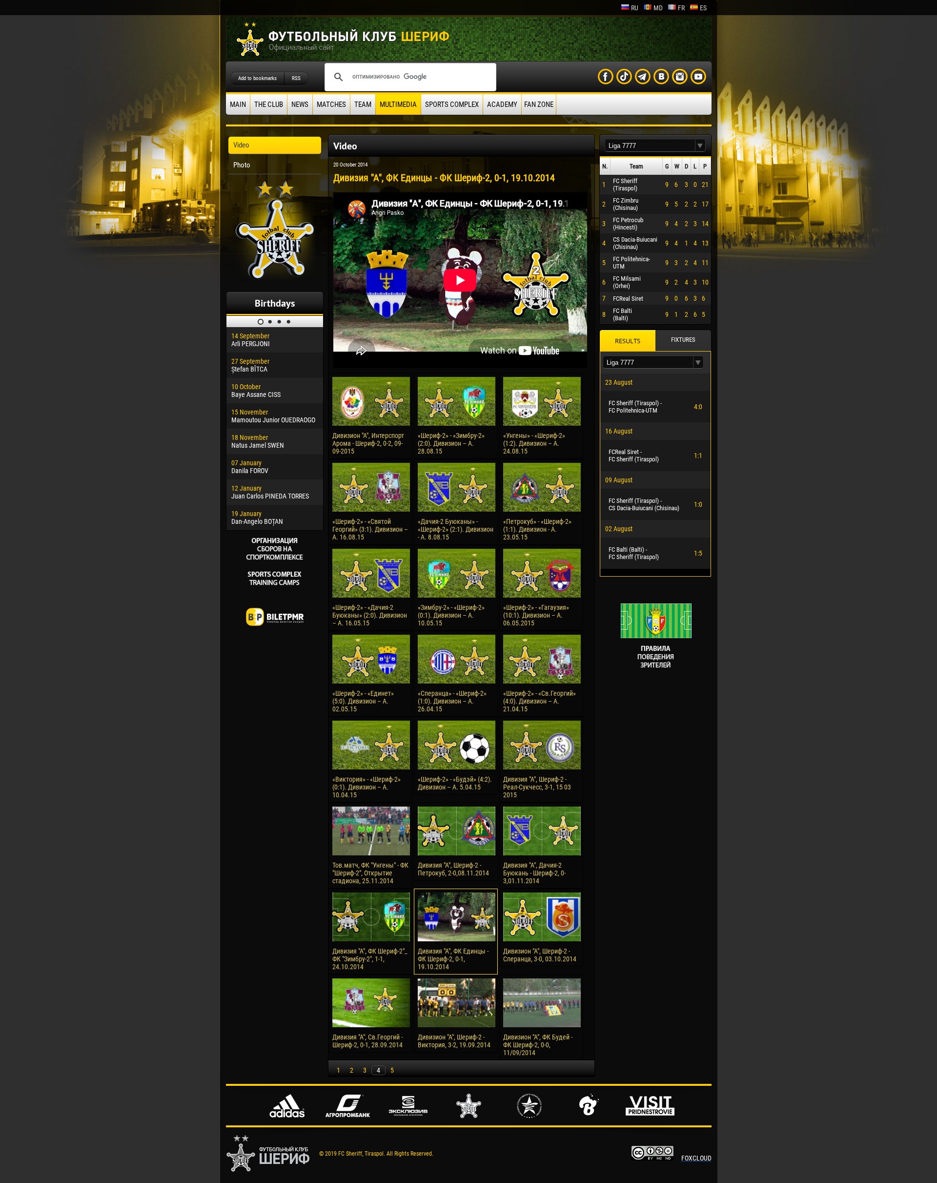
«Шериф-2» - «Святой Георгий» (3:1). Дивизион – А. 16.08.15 (370, 529)
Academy (502, 104)
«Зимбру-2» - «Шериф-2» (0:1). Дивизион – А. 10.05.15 (451, 615)
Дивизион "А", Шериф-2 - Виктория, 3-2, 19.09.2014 (454, 1041)
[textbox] (650, 146)
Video (241, 145)
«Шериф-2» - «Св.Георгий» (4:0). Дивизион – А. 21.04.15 (539, 701)
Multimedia (398, 104)
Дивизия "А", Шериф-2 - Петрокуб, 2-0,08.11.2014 (453, 869)
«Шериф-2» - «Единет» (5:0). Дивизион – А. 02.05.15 (363, 701)
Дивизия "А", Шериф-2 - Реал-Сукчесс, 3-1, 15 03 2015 (537, 787)
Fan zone (538, 104)
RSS (296, 78)
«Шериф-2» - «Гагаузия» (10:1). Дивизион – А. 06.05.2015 (536, 615)
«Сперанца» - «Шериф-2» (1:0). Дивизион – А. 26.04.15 (452, 701)
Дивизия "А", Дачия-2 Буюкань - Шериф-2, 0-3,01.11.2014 (534, 873)
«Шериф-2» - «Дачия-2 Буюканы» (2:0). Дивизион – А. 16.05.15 (369, 615)
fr (681, 8)
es (703, 8)
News (299, 104)
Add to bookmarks (257, 78)
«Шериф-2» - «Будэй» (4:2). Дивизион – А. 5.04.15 (455, 783)
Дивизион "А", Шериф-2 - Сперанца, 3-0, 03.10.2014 (539, 955)
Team (362, 104)
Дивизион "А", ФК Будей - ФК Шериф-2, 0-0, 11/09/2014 (537, 1045)
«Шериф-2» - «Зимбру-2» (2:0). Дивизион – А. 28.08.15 (451, 443)
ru (634, 8)
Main (238, 104)
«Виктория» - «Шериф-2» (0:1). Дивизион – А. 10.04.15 (366, 787)
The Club (268, 104)
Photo (241, 165)
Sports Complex (452, 104)
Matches (331, 104)
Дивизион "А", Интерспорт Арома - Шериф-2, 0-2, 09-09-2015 (368, 443)
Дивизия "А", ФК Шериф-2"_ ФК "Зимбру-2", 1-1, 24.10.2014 (369, 959)
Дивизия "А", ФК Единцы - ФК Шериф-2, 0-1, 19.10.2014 (453, 959)
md (658, 8)
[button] (700, 146)
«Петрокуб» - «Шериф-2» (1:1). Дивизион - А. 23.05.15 (537, 529)
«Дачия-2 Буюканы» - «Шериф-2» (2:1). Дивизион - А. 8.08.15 (455, 529)
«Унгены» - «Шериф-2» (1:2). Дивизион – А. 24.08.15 (534, 443)
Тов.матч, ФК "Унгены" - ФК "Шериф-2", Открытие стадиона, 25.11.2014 (370, 873)
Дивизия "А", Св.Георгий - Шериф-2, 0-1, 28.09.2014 (367, 1041)
